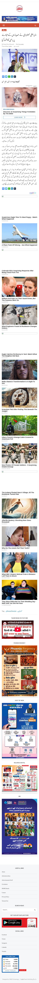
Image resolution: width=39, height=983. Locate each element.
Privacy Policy (5, 896)
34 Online (7, 970)
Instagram (4, 943)
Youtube (4, 951)
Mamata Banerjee (11, 611)
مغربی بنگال (4, 30)
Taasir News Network (8, 44)
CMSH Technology (14, 979)
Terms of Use (5, 900)
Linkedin (4, 947)
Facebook (4, 934)
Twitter (4, 938)
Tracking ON (12, 970)
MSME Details (5, 888)
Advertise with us (6, 875)
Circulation (5, 884)
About (3, 871)
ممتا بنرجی (20, 611)
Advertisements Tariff (7, 880)
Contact (4, 892)
